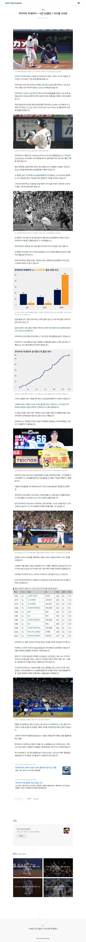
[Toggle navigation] (78, 3)
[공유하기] (19, 798)
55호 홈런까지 (28, 336)
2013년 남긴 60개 (21, 330)
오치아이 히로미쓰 (33, 608)
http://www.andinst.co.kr (23, 764)
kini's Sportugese (13, 3)
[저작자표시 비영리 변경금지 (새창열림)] (36, 799)
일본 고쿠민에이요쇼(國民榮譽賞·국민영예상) (38, 175)
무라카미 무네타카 (21, 76)
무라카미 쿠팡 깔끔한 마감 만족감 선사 (29, 783)
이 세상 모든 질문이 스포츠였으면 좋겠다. (28, 832)
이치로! (17, 667)
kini (49, 938)
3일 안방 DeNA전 (48, 85)
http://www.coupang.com (24, 780)
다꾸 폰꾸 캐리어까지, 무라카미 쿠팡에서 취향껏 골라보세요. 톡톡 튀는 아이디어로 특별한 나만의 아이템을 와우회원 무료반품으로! (42, 787)
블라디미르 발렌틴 (59, 328)
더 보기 (71, 856)
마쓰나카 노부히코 (33, 632)
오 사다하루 (66, 155)
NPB (43, 10)
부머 (29, 612)
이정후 (25, 744)
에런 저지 (33, 724)
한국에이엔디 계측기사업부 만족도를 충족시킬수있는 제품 (35, 767)
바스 (40, 580)
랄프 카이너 (42, 752)
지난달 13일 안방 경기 (31, 93)
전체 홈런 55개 (27, 252)
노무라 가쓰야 (32, 596)
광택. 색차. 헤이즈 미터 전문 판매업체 (27, 770)
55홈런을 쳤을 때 (36, 184)
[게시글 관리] (22, 798)
